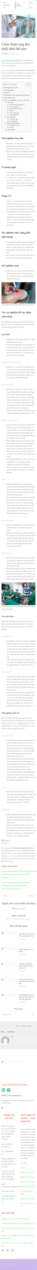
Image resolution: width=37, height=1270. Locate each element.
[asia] (5, 1040)
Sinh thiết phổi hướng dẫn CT (17, 104)
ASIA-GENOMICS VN (7, 5)
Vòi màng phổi (13, 121)
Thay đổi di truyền (14, 125)
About (3, 1032)
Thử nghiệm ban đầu (11, 87)
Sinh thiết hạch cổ (14, 114)
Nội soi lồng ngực (14, 113)
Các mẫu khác (12, 117)
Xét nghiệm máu (9, 97)
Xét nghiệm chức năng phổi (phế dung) (17, 95)
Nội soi (12, 110)
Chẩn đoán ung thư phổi (10, 60)
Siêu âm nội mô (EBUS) (16, 108)
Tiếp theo (30, 896)
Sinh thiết (10, 102)
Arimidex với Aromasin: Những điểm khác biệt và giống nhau (26, 966)
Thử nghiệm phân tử (14, 123)
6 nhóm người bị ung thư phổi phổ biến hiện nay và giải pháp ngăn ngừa (26, 997)
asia (10, 54)
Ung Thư (15, 54)
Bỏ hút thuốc (11, 129)
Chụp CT (7, 92)
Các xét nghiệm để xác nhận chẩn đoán (17, 100)
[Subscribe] (33, 1014)
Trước (5, 896)
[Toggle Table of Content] (27, 84)
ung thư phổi (10, 856)
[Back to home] (18, 5)
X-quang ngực (8, 90)
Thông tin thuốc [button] (31, 5)
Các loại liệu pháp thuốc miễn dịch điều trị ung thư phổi (26, 981)
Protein (12, 127)
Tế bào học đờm (14, 119)
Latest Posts (11, 1032)
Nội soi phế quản (14, 106)
